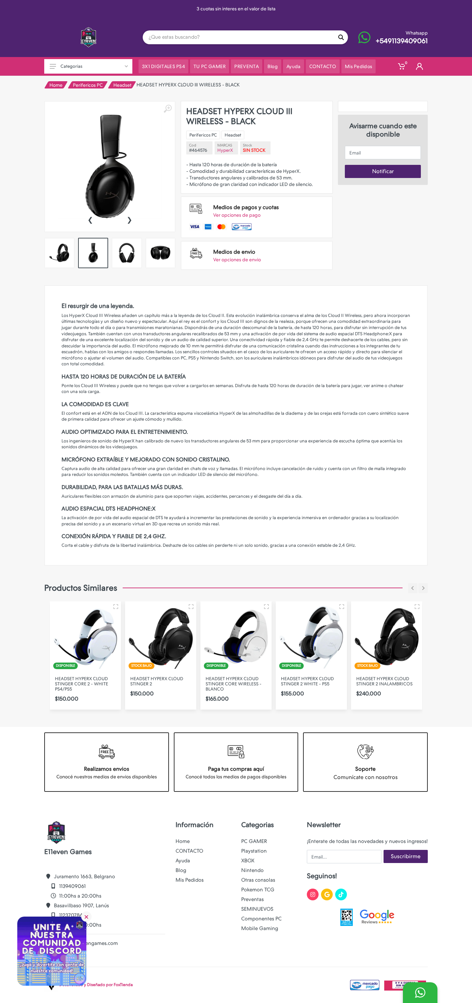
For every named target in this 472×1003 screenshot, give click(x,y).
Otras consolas (258, 880)
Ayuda (183, 860)
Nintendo (252, 870)
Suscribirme (406, 856)
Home (56, 85)
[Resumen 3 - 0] (116, 606)
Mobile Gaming (259, 928)
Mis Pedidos (190, 880)
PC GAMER (254, 841)
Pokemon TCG (257, 889)
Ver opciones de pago (237, 215)
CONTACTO (189, 851)
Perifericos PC (88, 85)
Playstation (254, 851)
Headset (122, 85)
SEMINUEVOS (257, 909)
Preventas (252, 899)
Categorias (71, 66)
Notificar (383, 171)
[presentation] (90, 219)
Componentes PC (261, 918)
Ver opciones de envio (237, 259)
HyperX (225, 150)
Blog (181, 870)
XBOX (247, 860)
